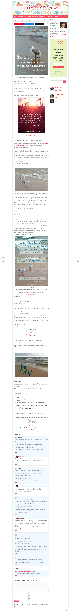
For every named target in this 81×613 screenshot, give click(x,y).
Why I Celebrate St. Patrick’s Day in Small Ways (59, 96)
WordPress (63, 610)
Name (30, 592)
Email (30, 595)
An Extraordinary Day (21, 5)
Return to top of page (17, 610)
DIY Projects (28, 17)
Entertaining (34, 17)
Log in (67, 610)
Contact (57, 16)
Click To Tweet (43, 225)
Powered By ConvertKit (58, 73)
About (52, 17)
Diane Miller (20, 456)
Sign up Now (31, 429)
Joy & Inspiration (42, 17)
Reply (16, 452)
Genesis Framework (59, 610)
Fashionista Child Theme (51, 610)
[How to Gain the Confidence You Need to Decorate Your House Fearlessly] (52, 88)
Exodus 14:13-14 (31, 294)
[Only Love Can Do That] (52, 101)
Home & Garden (20, 17)
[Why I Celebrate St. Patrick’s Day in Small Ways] (52, 96)
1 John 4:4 (16, 346)
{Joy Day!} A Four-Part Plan (32, 135)
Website (30, 598)
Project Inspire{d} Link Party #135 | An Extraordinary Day (24, 571)
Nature (48, 17)
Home (15, 16)
